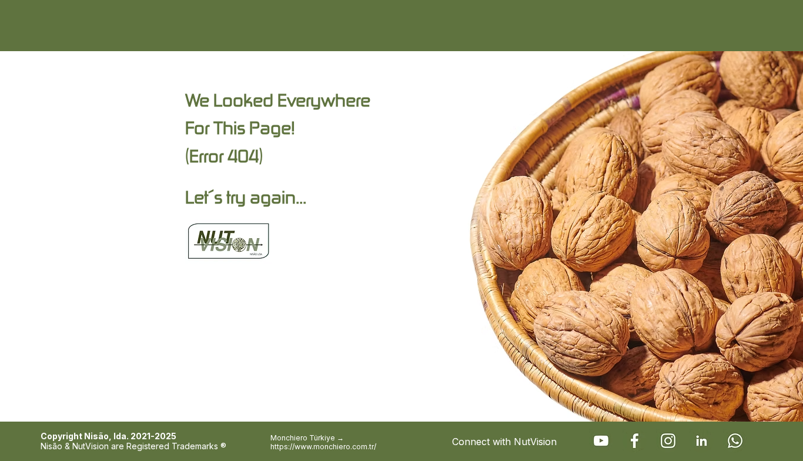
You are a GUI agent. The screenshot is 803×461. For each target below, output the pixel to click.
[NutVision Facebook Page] (635, 441)
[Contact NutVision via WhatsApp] (735, 441)
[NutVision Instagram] (668, 441)
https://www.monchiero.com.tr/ (323, 446)
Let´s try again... (245, 196)
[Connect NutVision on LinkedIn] (702, 441)
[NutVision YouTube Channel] (601, 441)
